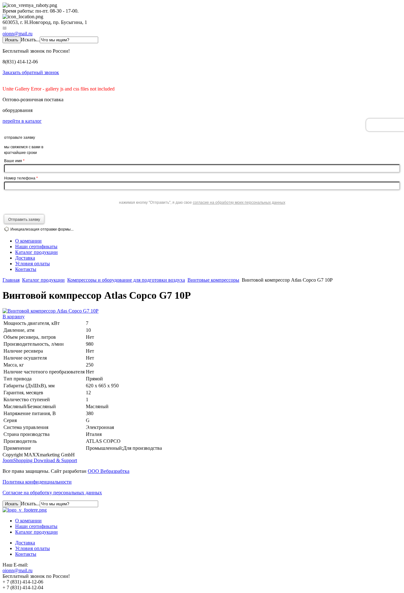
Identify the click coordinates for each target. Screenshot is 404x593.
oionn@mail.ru (18, 33)
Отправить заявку (24, 219)
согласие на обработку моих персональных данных (239, 202)
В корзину (14, 316)
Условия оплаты (32, 263)
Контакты (25, 269)
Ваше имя (14, 160)
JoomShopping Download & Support (40, 460)
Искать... (30, 39)
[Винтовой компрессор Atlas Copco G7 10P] (50, 311)
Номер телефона (21, 178)
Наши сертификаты (36, 246)
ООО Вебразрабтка (108, 471)
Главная (11, 280)
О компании (28, 241)
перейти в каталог (22, 121)
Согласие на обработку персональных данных (52, 492)
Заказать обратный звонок (31, 72)
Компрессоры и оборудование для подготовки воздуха (126, 280)
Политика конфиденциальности (37, 481)
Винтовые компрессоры (213, 280)
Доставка (25, 258)
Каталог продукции (36, 252)
